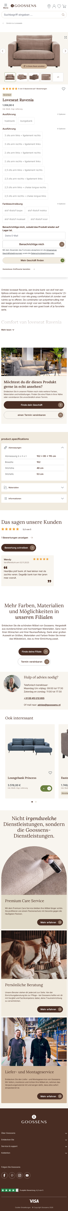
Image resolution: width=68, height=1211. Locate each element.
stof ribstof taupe (15, 211)
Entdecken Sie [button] (7, 1139)
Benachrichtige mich (31, 244)
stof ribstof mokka (38, 211)
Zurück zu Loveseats (14, 23)
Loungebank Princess (22, 778)
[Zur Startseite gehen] (34, 5)
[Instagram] (19, 1175)
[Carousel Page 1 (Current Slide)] (32, 801)
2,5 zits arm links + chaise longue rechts (26, 188)
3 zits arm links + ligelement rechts (24, 136)
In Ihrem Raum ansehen (35, 66)
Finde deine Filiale (31, 651)
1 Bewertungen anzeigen (14, 537)
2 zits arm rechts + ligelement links (24, 162)
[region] (34, 760)
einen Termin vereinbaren (32, 415)
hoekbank (11, 121)
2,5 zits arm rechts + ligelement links (24, 179)
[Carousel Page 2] (36, 801)
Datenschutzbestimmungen (42, 253)
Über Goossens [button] (8, 1133)
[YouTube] (27, 1175)
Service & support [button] (9, 1146)
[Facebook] (4, 1175)
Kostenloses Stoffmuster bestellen (16, 269)
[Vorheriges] (3, 51)
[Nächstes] (65, 51)
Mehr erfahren (48, 922)
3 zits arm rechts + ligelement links (24, 144)
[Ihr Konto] (54, 6)
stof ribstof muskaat (16, 220)
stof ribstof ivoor (40, 220)
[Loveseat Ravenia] (33, 51)
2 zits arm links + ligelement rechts (24, 153)
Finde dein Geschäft (31, 405)
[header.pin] (49, 6)
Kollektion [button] (5, 1153)
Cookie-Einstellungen (23, 1207)
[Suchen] (63, 14)
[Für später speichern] (63, 89)
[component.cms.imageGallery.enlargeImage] (65, 37)
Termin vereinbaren (31, 661)
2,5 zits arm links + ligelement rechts (24, 170)
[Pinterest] (12, 1175)
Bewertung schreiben (16, 547)
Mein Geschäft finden (32, 260)
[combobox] (31, 14)
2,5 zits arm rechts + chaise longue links (26, 196)
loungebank (27, 121)
